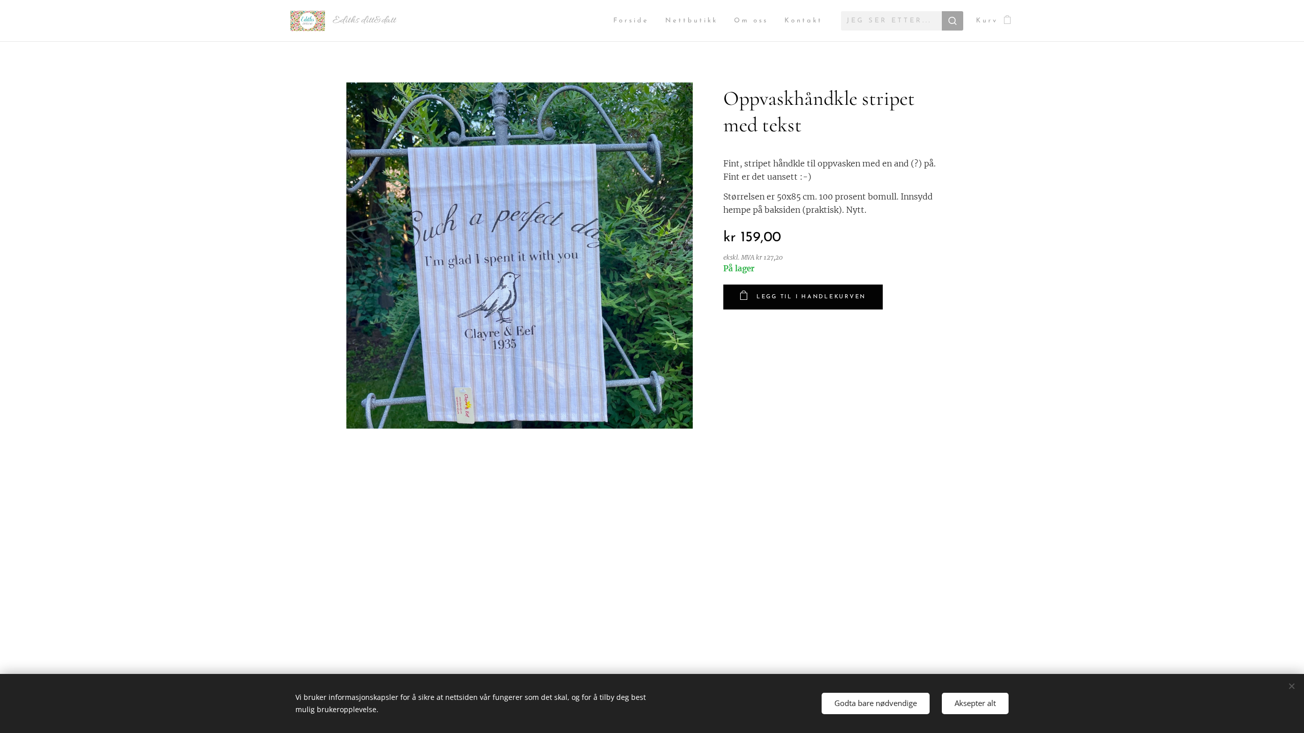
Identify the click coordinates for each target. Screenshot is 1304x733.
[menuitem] (634, 21)
